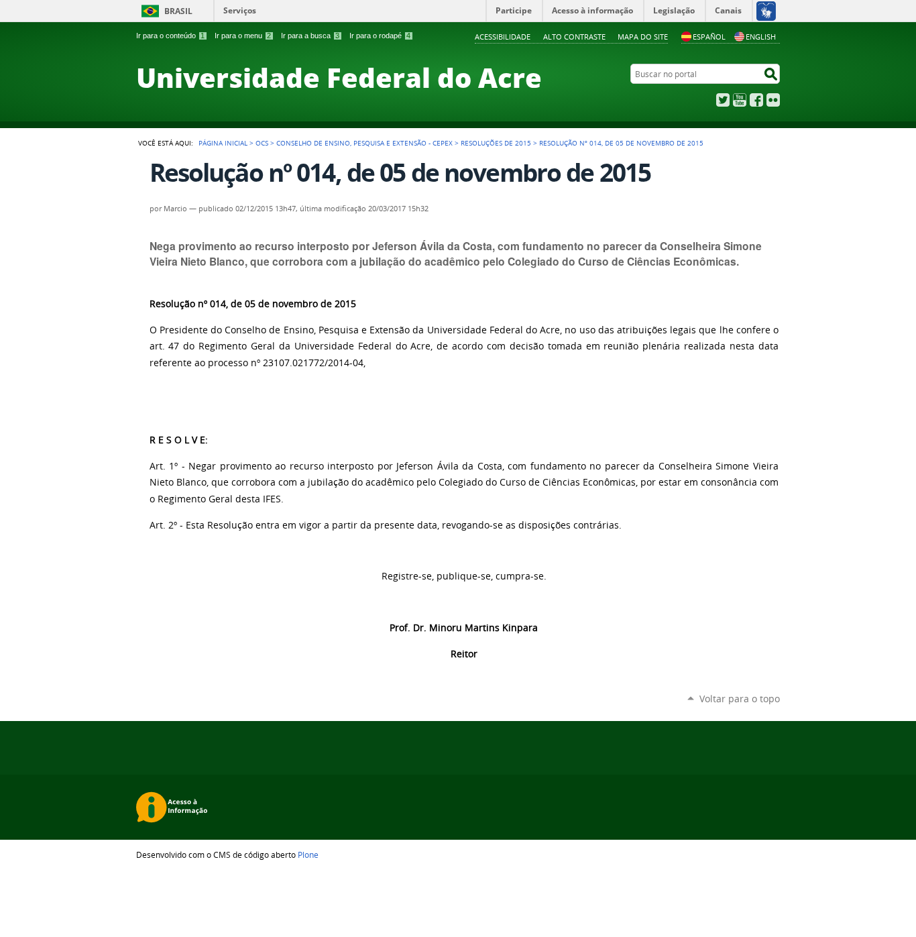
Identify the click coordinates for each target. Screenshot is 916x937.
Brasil (178, 11)
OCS (261, 143)
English (761, 37)
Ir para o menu (243, 36)
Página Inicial (222, 143)
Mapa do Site (643, 37)
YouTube (739, 100)
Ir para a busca (310, 36)
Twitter (723, 100)
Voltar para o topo (739, 698)
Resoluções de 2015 (496, 143)
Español (709, 37)
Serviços (239, 10)
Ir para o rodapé (379, 36)
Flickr (773, 100)
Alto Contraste (574, 37)
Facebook (756, 100)
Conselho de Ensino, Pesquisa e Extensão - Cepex (364, 143)
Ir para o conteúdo (170, 36)
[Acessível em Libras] (765, 10)
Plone (308, 854)
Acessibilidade (502, 37)
